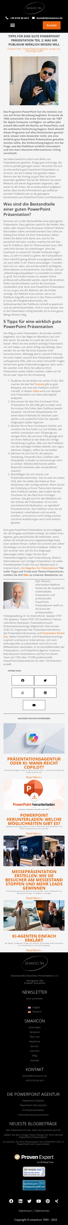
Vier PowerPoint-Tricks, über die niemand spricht (33, 1130)
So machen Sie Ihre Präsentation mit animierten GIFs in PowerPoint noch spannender (33, 1143)
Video (36, 391)
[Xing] (57, 1201)
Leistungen (35, 1027)
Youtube (39, 384)
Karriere (34, 1050)
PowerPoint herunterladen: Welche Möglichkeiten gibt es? (34, 819)
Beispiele (35, 1032)
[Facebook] (11, 1201)
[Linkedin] (20, 1201)
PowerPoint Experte (33, 1100)
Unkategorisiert (34, 51)
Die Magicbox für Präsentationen (39, 568)
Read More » (34, 777)
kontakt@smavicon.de (35, 1075)
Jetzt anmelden (34, 998)
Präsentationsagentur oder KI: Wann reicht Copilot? (34, 763)
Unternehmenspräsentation (33, 1114)
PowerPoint (14, 49)
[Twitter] (29, 1201)
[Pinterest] (48, 1201)
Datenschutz (42, 1211)
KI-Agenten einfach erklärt (34, 938)
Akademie (34, 1041)
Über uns (35, 1036)
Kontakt (35, 1060)
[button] (12, 25)
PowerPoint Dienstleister (33, 1105)
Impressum (25, 1211)
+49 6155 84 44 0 (34, 1080)
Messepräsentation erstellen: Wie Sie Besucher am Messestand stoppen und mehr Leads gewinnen (34, 880)
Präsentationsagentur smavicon (41, 49)
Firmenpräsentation (33, 1110)
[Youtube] (38, 1201)
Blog (34, 1055)
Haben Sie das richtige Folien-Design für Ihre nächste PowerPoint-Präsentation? (33, 1136)
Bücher (35, 1046)
